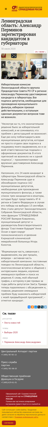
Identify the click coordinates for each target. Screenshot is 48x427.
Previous (3, 64)
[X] (39, 307)
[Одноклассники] (32, 307)
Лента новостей (12, 322)
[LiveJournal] (42, 307)
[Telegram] (45, 307)
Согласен (8, 423)
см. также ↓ (40, 51)
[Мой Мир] (35, 307)
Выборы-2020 (11, 332)
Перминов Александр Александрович (22, 342)
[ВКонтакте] (29, 307)
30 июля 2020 (8, 48)
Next (44, 64)
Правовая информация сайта (26, 417)
